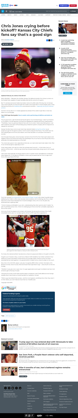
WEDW (11, 394)
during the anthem (40, 129)
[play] (3, 11)
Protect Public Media (59, 15)
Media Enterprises (31, 401)
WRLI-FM (15, 395)
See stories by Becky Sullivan (15, 328)
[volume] (6, 11)
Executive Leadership (31, 390)
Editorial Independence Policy (65, 399)
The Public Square (63, 407)
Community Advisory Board (33, 398)
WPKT (12, 395)
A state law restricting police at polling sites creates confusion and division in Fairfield (68, 42)
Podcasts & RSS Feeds (48, 390)
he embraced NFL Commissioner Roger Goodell (25, 197)
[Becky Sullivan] (4, 327)
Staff (28, 393)
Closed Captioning (63, 391)
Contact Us (29, 406)
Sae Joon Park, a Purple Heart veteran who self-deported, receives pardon (46, 356)
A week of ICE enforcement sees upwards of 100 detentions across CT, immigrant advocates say (69, 51)
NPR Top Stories (10, 315)
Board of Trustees (31, 396)
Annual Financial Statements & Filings (65, 386)
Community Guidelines (48, 399)
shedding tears (18, 106)
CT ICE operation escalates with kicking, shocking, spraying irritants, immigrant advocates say (68, 66)
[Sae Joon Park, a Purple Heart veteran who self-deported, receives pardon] (9, 358)
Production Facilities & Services (66, 401)
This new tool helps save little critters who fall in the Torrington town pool (69, 59)
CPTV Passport (46, 401)
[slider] (8, 11)
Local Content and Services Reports (65, 405)
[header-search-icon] (57, 5)
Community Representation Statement (49, 396)
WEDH (5, 394)
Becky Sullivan (10, 39)
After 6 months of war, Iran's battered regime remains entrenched (44, 368)
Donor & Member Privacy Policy (50, 407)
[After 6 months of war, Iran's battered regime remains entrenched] (9, 371)
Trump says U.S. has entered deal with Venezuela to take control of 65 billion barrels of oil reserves (46, 343)
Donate (74, 5)
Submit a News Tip (47, 385)
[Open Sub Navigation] (5, 15)
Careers (29, 403)
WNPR (9, 395)
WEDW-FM (6, 395)
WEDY (14, 394)
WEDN (8, 394)
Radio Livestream (47, 393)
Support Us (29, 408)
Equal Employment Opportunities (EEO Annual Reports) (50, 405)
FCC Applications (62, 394)
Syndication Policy (63, 396)
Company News (30, 388)
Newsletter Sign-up (47, 388)
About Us (29, 385)
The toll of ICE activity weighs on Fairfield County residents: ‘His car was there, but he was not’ (68, 74)
